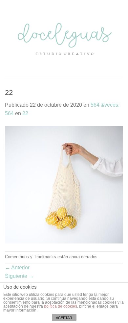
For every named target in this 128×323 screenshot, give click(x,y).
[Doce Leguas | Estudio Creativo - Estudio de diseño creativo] (65, 39)
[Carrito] (120, 39)
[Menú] (9, 39)
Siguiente (19, 276)
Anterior (17, 267)
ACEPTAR (64, 318)
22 (25, 113)
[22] (64, 184)
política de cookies (60, 306)
